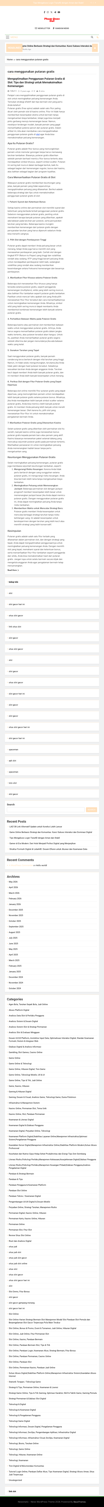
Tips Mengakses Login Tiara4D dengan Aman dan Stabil (34, 838)
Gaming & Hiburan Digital (20, 1091)
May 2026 (13, 882)
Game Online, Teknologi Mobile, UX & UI (27, 1075)
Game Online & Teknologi (20, 1063)
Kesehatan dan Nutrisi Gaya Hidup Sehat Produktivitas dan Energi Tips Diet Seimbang (47, 1154)
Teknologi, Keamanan (18, 1460)
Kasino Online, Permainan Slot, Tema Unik (28, 1108)
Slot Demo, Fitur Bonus (19, 1291)
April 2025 (13, 954)
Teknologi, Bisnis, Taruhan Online (24, 1443)
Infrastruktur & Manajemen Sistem (24, 1103)
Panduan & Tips (16, 1179)
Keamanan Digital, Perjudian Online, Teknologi (29, 1131)
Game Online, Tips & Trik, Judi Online (25, 1080)
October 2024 (15, 988)
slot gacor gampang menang (22, 1303)
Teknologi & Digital (17, 1404)
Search (11, 804)
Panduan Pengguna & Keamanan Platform (27, 1185)
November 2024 (16, 983)
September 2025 (16, 926)
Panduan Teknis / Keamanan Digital (25, 1196)
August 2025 (14, 932)
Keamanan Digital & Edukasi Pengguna (26, 1125)
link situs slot (15, 626)
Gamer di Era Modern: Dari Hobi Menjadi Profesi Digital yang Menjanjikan (50, 3)
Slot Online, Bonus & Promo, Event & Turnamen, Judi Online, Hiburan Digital (42, 1328)
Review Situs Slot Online (20, 1235)
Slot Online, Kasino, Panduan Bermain (26, 1339)
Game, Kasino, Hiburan (19, 1086)
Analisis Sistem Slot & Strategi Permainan (28, 1027)
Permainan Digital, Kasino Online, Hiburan (27, 1213)
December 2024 (16, 977)
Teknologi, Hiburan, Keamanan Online (25, 1454)
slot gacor (13, 638)
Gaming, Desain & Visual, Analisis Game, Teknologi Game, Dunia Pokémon (42, 1097)
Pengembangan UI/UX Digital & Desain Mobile (29, 1202)
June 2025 (13, 943)
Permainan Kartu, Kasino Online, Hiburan (27, 1218)
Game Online (14, 1058)
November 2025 (16, 915)
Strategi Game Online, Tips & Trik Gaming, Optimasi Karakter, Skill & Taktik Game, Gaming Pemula (53, 1393)
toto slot (13, 783)
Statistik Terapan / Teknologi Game (25, 1382)
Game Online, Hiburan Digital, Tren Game (27, 1069)
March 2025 (14, 960)
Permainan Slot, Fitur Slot (20, 1230)
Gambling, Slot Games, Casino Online (25, 1052)
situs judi (13, 1246)
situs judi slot (15, 1252)
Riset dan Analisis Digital (20, 1241)
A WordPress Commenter (21, 865)
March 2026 (14, 893)
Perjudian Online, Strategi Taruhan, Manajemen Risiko (33, 1207)
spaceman (13, 749)
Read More (12, 570)
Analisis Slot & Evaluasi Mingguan (24, 1032)
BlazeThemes (80, 1502)
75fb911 (13, 91)
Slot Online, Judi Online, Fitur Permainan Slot (29, 1334)
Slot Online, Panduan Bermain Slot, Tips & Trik (29, 1345)
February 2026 (15, 898)
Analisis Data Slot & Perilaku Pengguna (26, 1015)
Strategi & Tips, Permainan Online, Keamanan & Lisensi (33, 1387)
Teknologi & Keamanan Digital (22, 1410)
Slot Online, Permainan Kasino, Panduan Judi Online (32, 1367)
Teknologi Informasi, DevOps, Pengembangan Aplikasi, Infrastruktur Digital (42, 1432)
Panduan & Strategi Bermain (21, 1174)
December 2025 (16, 910)
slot (38, 134)
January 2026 (15, 904)
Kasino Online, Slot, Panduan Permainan (27, 1114)
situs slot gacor (16, 615)
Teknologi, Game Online (19, 1449)
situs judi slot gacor (18, 1258)
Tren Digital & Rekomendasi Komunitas (26, 1466)
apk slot (12, 760)
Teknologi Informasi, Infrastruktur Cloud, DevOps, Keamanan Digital (39, 1438)
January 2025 (15, 971)
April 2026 (13, 887)
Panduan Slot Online (18, 1190)
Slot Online (14, 1314)
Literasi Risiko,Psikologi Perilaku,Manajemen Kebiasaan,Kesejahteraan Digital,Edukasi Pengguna (52, 1159)
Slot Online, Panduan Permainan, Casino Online (30, 1356)
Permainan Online (17, 1224)
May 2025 (13, 949)
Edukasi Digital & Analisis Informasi (25, 1047)
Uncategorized (15, 1480)
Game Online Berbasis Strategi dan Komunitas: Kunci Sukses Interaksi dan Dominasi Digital (53, 46)
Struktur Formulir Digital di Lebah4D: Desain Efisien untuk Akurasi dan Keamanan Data (48, 849)
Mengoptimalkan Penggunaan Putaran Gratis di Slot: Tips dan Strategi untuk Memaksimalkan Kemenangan (36, 82)
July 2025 (13, 938)
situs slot (13, 1269)
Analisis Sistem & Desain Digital (23, 1021)
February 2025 (15, 966)
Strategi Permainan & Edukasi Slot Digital (27, 1398)
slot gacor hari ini (17, 604)
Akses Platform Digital (19, 1010)
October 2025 (15, 921)
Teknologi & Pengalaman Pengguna (24, 1415)
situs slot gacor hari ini (19, 727)
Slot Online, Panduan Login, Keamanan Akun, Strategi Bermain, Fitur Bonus (42, 1350)
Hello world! (41, 865)
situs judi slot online (18, 1263)
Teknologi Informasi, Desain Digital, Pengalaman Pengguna (35, 1426)
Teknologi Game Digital (19, 1421)
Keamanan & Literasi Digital (21, 1119)
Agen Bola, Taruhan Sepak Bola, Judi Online (28, 1004)
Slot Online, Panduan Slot (20, 1362)
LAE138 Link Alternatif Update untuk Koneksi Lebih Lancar (35, 826)
